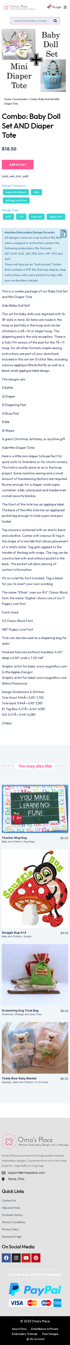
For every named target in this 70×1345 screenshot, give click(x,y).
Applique (7, 1082)
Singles (28, 936)
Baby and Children (16, 192)
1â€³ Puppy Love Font (17, 629)
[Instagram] (16, 1257)
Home (7, 99)
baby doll (36, 216)
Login (58, 7)
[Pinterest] (35, 1257)
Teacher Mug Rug (14, 838)
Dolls (36, 192)
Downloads (20, 99)
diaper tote (56, 216)
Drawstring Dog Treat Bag (20, 1010)
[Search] (55, 21)
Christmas (7, 1014)
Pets (39, 1014)
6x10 (8, 216)
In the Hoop (41, 1082)
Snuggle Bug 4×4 (14, 932)
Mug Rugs (29, 841)
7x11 (21, 216)
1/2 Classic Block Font (17, 621)
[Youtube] (26, 1257)
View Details (35, 812)
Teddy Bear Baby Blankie (19, 1078)
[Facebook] (6, 1257)
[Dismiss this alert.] (63, 233)
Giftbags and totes (16, 200)
